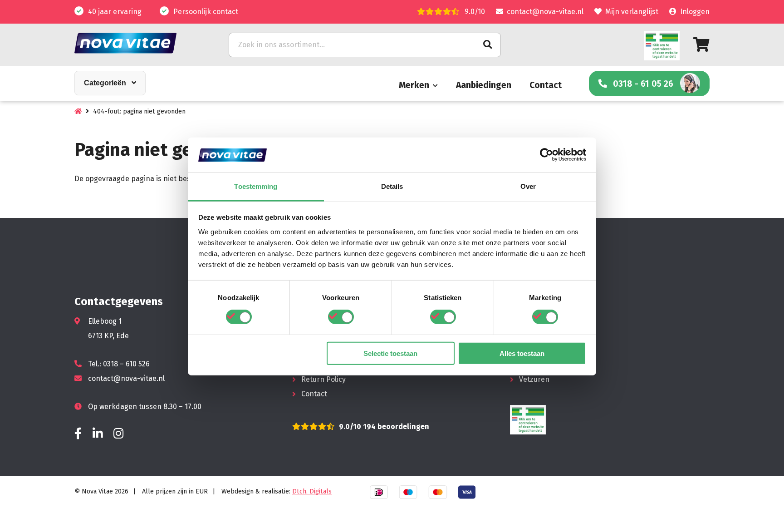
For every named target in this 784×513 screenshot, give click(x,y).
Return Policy (323, 379)
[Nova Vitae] (137, 43)
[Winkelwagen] (701, 44)
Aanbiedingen (483, 85)
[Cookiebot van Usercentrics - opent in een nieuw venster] (546, 155)
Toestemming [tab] (255, 186)
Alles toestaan (522, 353)
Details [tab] (392, 186)
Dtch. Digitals (312, 491)
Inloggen (695, 11)
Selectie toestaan (390, 353)
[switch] (341, 317)
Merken (414, 85)
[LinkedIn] (98, 434)
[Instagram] (118, 434)
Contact (545, 85)
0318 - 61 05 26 (643, 84)
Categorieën (105, 83)
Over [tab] (528, 186)
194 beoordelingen (395, 426)
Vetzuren (534, 379)
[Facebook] (78, 434)
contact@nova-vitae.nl (545, 11)
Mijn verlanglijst (631, 11)
